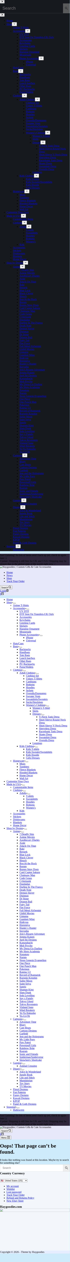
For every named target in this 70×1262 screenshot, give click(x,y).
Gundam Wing (27, 919)
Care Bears (25, 1027)
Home (9, 572)
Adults (22, 793)
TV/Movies (25, 1086)
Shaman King (26, 989)
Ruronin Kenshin (28, 977)
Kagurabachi (26, 942)
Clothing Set (32, 675)
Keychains (24, 620)
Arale (22, 843)
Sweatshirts (32, 799)
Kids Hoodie (32, 755)
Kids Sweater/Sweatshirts (39, 752)
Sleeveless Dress (47, 728)
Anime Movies (27, 837)
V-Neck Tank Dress (49, 716)
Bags (15, 646)
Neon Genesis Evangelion (32, 960)
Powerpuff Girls (27, 1045)
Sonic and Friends (28, 1054)
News (9, 575)
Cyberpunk (25, 881)
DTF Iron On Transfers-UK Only (36, 614)
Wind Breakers (27, 1010)
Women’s (31, 807)
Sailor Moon (25, 980)
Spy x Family (26, 998)
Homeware (18, 760)
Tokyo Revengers (28, 1004)
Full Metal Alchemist (30, 910)
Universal (31, 640)
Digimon (24, 895)
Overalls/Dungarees (36, 693)
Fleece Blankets (27, 769)
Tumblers (24, 766)
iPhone (29, 637)
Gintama (23, 916)
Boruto (23, 866)
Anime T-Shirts (21, 605)
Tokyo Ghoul (26, 1001)
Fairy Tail (24, 904)
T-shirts (30, 796)
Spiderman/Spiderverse (31, 1057)
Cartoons (17, 1019)
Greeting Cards (27, 623)
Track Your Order (15, 581)
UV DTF (24, 611)
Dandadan (24, 884)
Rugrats (23, 1051)
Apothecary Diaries (29, 840)
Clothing (17, 669)
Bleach (23, 860)
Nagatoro (24, 954)
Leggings (37, 743)
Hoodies (30, 687)
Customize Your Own (17, 781)
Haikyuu (23, 922)
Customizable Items (23, 787)
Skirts (35, 711)
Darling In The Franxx (31, 887)
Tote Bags (24, 655)
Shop (9, 578)
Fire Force (24, 907)
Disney (16, 1068)
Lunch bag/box (27, 658)
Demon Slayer (26, 892)
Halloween (18, 1109)
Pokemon (24, 969)
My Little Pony (27, 1039)
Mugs (22, 763)
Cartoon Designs (28, 1030)
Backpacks (25, 649)
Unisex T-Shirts (34, 678)
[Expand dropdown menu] (14, 603)
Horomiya (24, 925)
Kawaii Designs (21, 1098)
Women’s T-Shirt (41, 708)
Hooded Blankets (28, 772)
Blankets (17, 822)
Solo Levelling (27, 995)
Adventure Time (27, 1021)
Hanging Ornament (29, 628)
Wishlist (10, 1189)
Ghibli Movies (26, 913)
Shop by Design (14, 828)
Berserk (23, 851)
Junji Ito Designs (28, 939)
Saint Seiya (25, 983)
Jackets (29, 690)
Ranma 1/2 (25, 972)
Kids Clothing (26, 746)
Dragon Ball (25, 901)
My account (12, 1186)
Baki (21, 848)
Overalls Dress (46, 740)
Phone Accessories (29, 634)
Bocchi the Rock (28, 863)
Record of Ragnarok (29, 975)
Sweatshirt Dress (47, 737)
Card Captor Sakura (29, 872)
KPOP (16, 1101)
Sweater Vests (33, 696)
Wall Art (23, 778)
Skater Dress (45, 734)
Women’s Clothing (35, 705)
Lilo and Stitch (27, 1077)
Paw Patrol (25, 1042)
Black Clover (26, 857)
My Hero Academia (29, 951)
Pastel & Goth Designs (24, 1104)
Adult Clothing (27, 672)
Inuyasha (24, 931)
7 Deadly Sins (26, 834)
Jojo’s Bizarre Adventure (32, 933)
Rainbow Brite (27, 1048)
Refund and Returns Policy (20, 1197)
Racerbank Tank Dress (50, 731)
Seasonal (11, 1107)
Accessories (19, 608)
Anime (16, 831)
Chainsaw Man (27, 875)
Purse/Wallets (26, 667)
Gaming (17, 1063)
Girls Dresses (33, 757)
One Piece (24, 963)
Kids (21, 810)
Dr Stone (24, 898)
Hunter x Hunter (27, 928)
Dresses (36, 713)
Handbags (24, 652)
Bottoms (30, 684)
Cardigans (31, 681)
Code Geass (25, 878)
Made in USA (13, 784)
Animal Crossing (28, 1065)
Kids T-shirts (32, 749)
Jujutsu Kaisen (26, 936)
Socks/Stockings (34, 702)
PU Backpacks (27, 664)
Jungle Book (25, 1074)
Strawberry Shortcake (30, 1060)
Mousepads (25, 631)
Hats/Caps (18, 643)
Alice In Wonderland (30, 1071)
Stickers (23, 625)
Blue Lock (24, 854)
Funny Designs (21, 1095)
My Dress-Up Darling (30, 948)
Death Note (25, 889)
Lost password (13, 1192)
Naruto (23, 957)
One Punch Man (27, 966)
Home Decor (26, 775)
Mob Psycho (25, 945)
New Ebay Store (15, 1200)
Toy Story (24, 1083)
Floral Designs (20, 1089)
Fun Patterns (19, 1092)
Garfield (23, 1033)
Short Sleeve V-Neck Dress (53, 725)
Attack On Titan (27, 845)
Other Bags (25, 661)
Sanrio (22, 986)
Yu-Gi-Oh (24, 1016)
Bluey (22, 1024)
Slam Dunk (25, 992)
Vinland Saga (26, 1007)
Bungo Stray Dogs (29, 869)
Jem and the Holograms (31, 1036)
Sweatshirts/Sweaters (37, 699)
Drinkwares (19, 819)
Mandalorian (25, 1080)
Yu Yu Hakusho (27, 1013)
